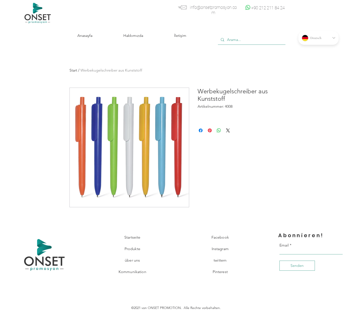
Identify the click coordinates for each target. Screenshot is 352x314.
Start (73, 70)
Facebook (220, 237)
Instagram (220, 249)
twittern (220, 260)
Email (284, 245)
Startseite (132, 237)
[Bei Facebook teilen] (201, 130)
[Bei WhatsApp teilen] (219, 130)
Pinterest (220, 271)
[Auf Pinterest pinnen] (210, 130)
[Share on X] (228, 130)
